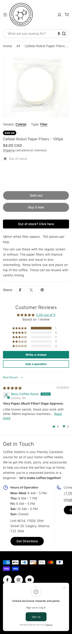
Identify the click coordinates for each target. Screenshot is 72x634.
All (18, 46)
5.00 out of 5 (45, 315)
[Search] (64, 33)
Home (7, 46)
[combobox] (36, 33)
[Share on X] (31, 289)
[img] (12, 388)
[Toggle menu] (5, 14)
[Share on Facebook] (20, 289)
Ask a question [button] (36, 364)
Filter (44, 124)
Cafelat (21, 124)
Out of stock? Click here (36, 224)
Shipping (9, 150)
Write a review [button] (36, 355)
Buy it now (36, 207)
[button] (59, 33)
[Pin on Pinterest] (42, 289)
